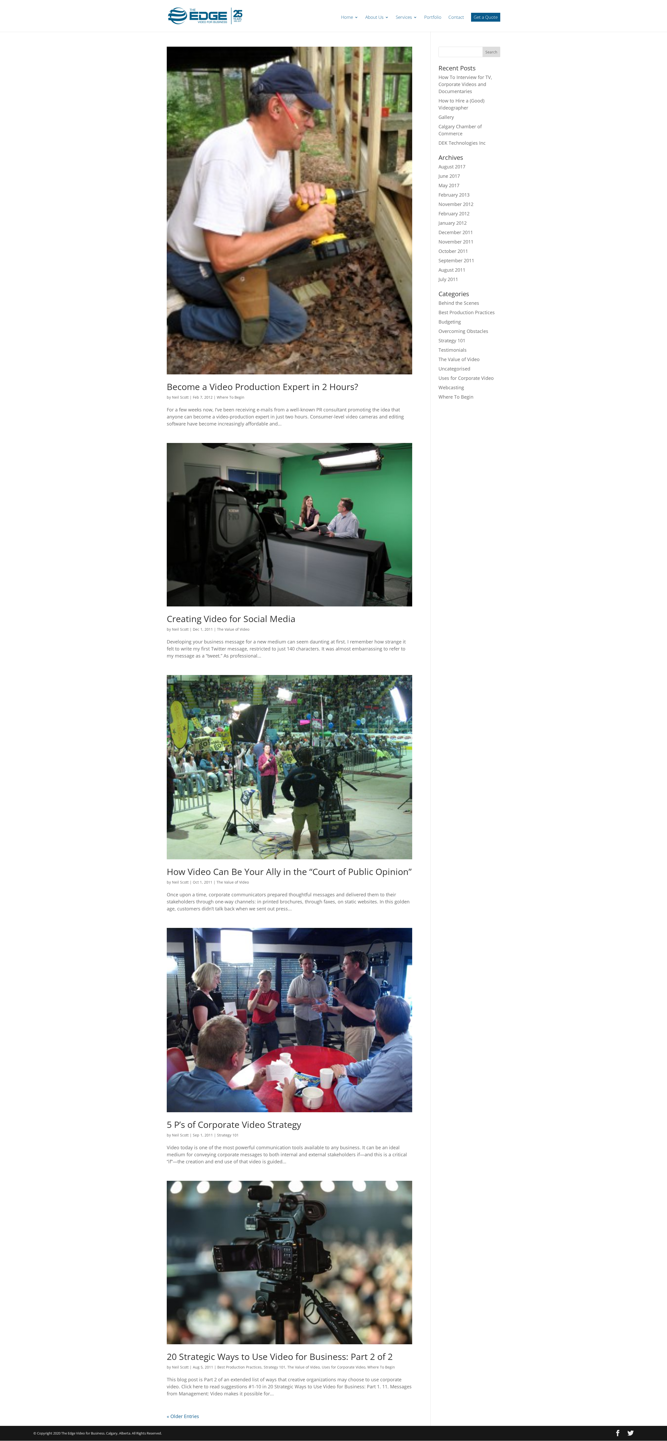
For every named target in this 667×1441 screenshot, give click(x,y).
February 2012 (454, 213)
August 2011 (452, 270)
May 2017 (449, 185)
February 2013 (454, 195)
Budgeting (450, 322)
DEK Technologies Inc (462, 143)
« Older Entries (183, 1416)
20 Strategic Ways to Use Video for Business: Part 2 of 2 (280, 1357)
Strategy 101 (228, 1135)
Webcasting (451, 387)
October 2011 (453, 251)
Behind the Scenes (459, 303)
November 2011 (456, 242)
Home (347, 17)
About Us (374, 17)
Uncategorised (454, 369)
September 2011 (456, 260)
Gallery (446, 117)
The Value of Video (233, 629)
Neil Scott (180, 397)
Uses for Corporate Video (343, 1367)
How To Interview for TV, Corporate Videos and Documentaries (465, 84)
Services (404, 17)
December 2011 (456, 232)
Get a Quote (486, 17)
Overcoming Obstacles (463, 331)
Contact (456, 17)
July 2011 (448, 279)
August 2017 (452, 166)
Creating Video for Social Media (231, 619)
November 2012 (456, 204)
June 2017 (449, 176)
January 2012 (453, 223)
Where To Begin (230, 397)
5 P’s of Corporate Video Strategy (234, 1124)
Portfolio (432, 17)
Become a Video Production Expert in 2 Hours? (262, 387)
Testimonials (453, 350)
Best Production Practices (239, 1367)
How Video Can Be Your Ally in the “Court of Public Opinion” (289, 872)
